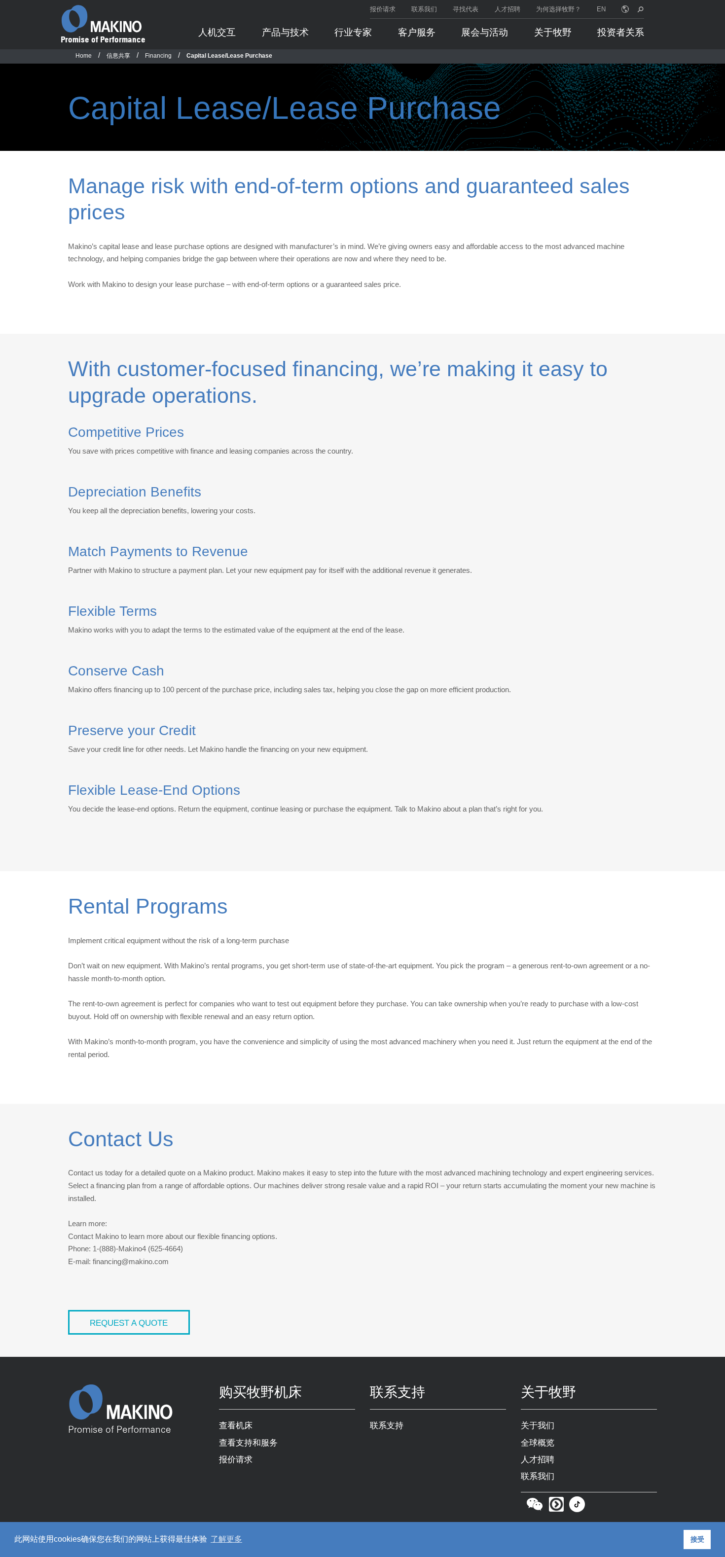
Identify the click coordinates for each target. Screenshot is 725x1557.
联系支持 (386, 1425)
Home (83, 55)
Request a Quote (129, 1323)
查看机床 (236, 1425)
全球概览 (537, 1443)
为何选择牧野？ (558, 9)
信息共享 (118, 55)
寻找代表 (465, 9)
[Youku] (556, 1506)
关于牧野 (553, 32)
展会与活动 (484, 32)
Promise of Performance (103, 39)
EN (601, 9)
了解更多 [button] (226, 1539)
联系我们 (424, 9)
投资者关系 (620, 32)
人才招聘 (507, 9)
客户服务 (416, 32)
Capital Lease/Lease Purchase (229, 55)
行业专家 (353, 32)
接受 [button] (697, 1539)
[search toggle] (640, 9)
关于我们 (537, 1425)
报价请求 (383, 9)
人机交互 (217, 32)
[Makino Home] (102, 19)
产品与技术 (285, 32)
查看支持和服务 (248, 1443)
